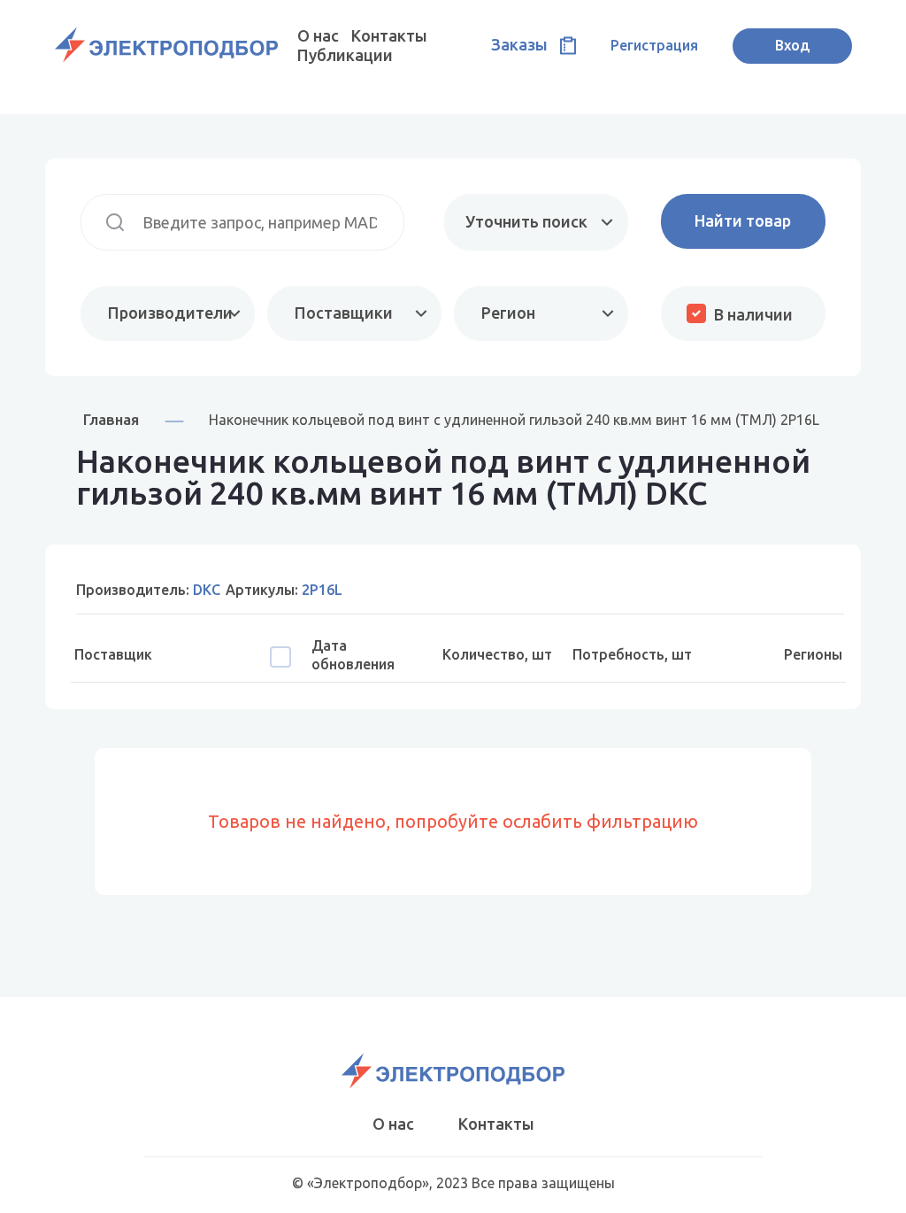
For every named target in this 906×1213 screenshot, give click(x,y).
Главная (111, 419)
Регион (508, 312)
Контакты (389, 35)
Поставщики (344, 312)
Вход (792, 45)
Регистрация (654, 45)
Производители (170, 312)
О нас (318, 35)
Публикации (345, 55)
